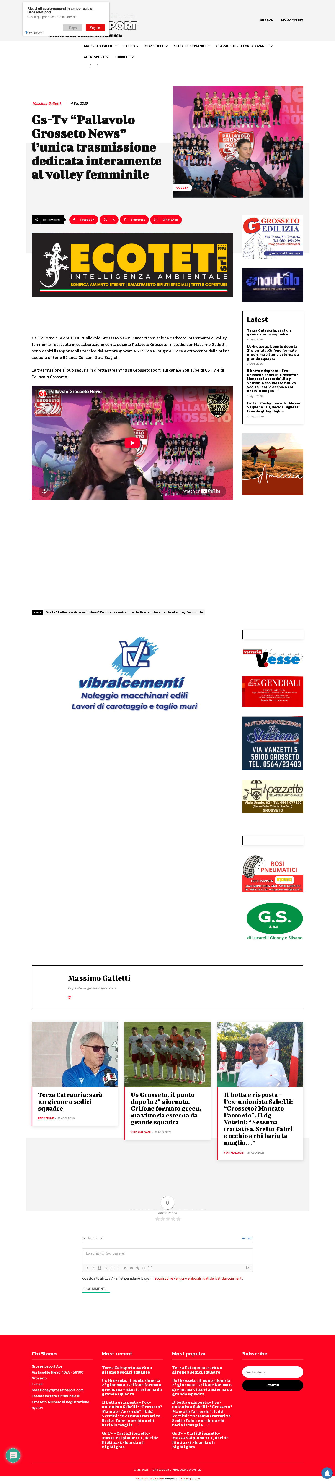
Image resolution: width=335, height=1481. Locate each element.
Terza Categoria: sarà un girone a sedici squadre (269, 332)
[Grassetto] (87, 1268)
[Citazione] (125, 1268)
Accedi (246, 1238)
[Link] (138, 1268)
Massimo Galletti (46, 103)
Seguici (95, 27)
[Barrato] (106, 1268)
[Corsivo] (93, 1268)
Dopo (73, 27)
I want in (273, 1385)
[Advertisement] (132, 553)
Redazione (46, 1118)
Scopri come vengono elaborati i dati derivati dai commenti (198, 1278)
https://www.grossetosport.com (92, 988)
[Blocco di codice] (131, 1268)
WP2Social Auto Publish (149, 1478)
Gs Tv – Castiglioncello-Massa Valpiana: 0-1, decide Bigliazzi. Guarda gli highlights (273, 407)
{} (143, 1267)
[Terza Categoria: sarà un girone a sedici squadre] (75, 1054)
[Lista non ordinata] (119, 1268)
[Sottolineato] (99, 1268)
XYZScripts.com (190, 1478)
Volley (182, 188)
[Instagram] (69, 997)
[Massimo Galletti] (50, 986)
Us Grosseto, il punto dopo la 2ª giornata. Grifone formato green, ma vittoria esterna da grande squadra (273, 352)
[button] (266, 20)
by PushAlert (36, 32)
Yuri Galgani (141, 1132)
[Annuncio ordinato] (112, 1268)
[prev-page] (90, 65)
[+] (150, 1267)
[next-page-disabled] (97, 65)
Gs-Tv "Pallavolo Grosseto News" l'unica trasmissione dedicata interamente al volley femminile (124, 612)
